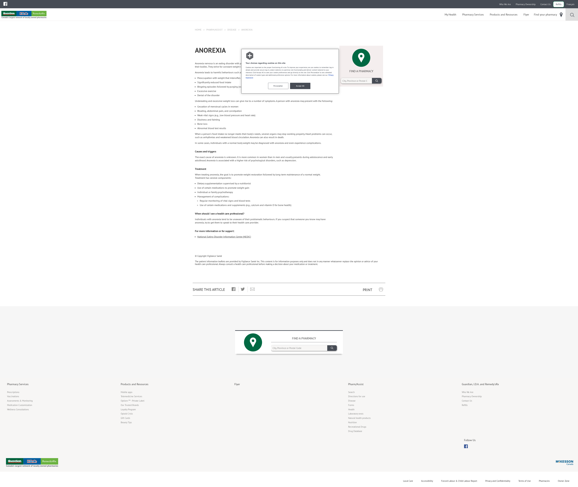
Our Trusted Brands (130, 405)
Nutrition (352, 422)
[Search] (377, 80)
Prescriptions (13, 392)
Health (351, 409)
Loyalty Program (128, 409)
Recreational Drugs (357, 426)
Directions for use (356, 396)
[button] (233, 289)
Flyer (237, 384)
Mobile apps (126, 392)
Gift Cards (125, 418)
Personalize (278, 86)
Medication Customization (19, 405)
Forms (351, 405)
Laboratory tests (355, 413)
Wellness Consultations (18, 409)
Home (198, 29)
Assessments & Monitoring (20, 400)
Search (351, 392)
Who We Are (505, 4)
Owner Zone (563, 480)
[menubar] (5, 4)
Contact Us (545, 4)
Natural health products (359, 418)
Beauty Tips (126, 422)
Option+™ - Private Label (132, 400)
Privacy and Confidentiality (497, 480)
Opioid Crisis (127, 413)
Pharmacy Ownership (526, 4)
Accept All (300, 86)
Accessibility (427, 480)
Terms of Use (524, 480)
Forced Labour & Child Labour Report (459, 480)
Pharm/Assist (214, 29)
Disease (231, 29)
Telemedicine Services (131, 396)
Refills (558, 4)
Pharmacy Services (18, 384)
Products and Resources (134, 384)
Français (570, 4)
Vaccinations (13, 396)
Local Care (408, 480)
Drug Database (355, 431)
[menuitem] (5, 4)
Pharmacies (544, 480)
